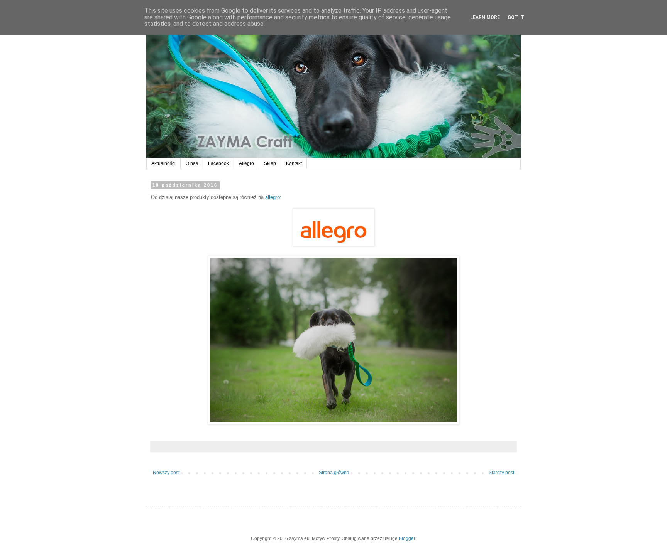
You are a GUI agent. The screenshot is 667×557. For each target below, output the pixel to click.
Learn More (485, 17)
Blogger (407, 538)
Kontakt (294, 163)
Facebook (218, 163)
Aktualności (163, 163)
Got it (516, 17)
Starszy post (501, 472)
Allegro (246, 163)
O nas (192, 163)
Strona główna (334, 472)
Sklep (270, 163)
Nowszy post (166, 472)
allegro (272, 197)
